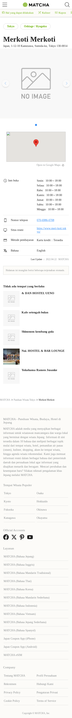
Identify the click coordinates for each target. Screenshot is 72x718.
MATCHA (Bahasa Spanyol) (20, 630)
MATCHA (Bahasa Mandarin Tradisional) (27, 572)
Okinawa (42, 509)
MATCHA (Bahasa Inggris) (19, 564)
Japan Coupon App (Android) (20, 646)
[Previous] (5, 83)
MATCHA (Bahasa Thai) (18, 581)
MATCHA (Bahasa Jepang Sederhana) (25, 622)
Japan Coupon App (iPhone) (19, 638)
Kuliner (46, 12)
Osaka (40, 493)
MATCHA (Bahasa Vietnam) (20, 613)
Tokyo (10, 26)
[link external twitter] (14, 538)
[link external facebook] (6, 538)
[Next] (66, 83)
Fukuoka (9, 509)
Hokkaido (42, 501)
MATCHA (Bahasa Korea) (18, 589)
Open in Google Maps (48, 165)
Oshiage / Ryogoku (35, 26)
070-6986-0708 (45, 220)
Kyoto (7, 501)
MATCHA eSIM (13, 655)
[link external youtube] (30, 538)
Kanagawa (9, 517)
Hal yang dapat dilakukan (20, 12)
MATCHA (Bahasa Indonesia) (20, 605)
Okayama (42, 517)
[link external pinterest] (22, 538)
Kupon (62, 12)
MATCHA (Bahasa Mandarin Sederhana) (27, 597)
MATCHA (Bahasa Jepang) (19, 556)
